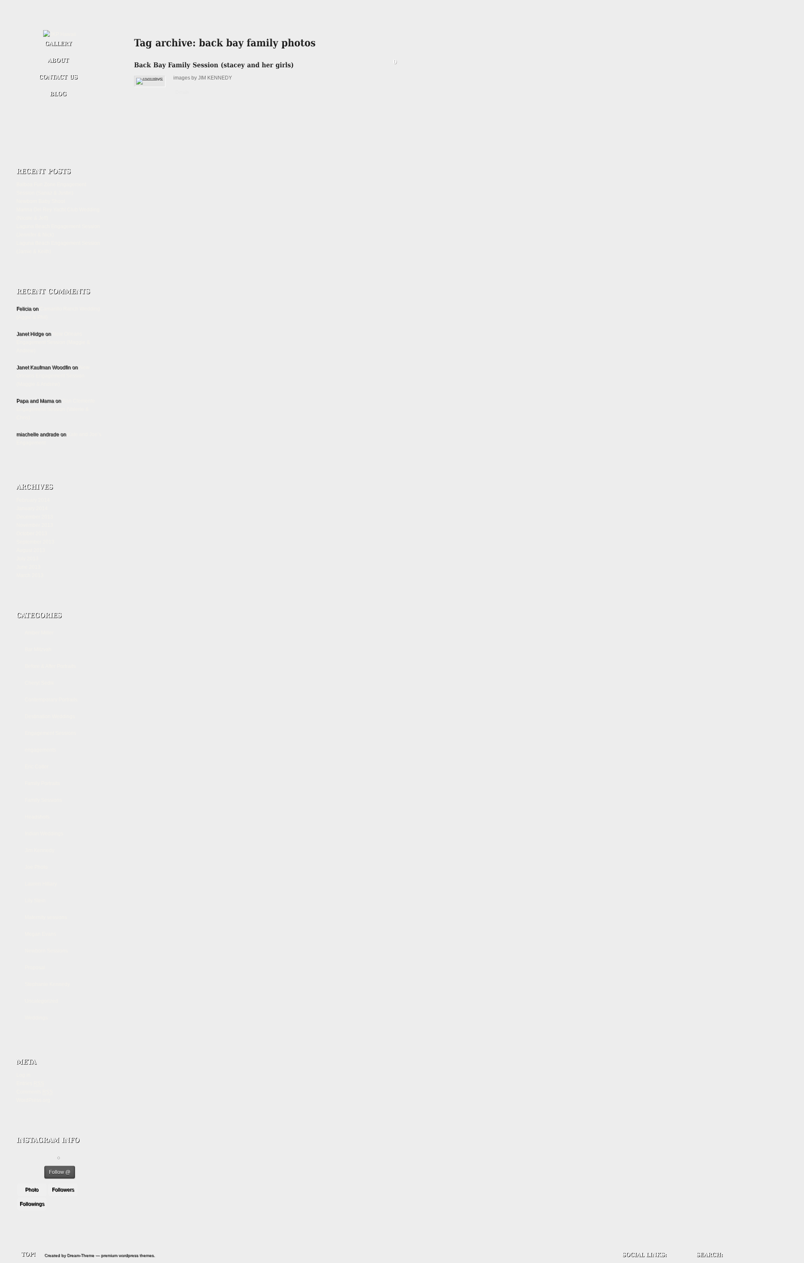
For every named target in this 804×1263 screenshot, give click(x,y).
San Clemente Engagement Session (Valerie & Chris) (55, 409)
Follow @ (59, 1172)
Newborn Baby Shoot (40, 201)
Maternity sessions (46, 917)
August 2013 (30, 550)
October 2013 (31, 534)
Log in (23, 1075)
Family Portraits (42, 783)
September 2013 (35, 542)
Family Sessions (43, 800)
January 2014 (32, 508)
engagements (40, 750)
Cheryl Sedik (39, 683)
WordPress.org (33, 1100)
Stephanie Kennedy (47, 984)
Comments (34, 1092)
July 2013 (27, 559)
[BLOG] (58, 92)
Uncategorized (41, 1001)
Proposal (35, 967)
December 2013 (34, 517)
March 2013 (30, 575)
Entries (30, 1083)
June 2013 (28, 567)
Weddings (36, 1018)
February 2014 (33, 500)
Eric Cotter (37, 767)
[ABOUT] (58, 61)
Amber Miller (39, 633)
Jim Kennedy (39, 850)
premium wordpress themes (127, 1255)
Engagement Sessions (50, 733)
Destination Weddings (50, 716)
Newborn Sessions (46, 951)
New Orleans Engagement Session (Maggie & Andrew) (53, 342)
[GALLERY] (58, 44)
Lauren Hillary (41, 884)
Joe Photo (36, 867)
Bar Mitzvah (38, 649)
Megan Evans (40, 934)
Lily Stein (35, 901)
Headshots (37, 817)
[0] (395, 63)
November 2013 (34, 525)
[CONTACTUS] (58, 77)
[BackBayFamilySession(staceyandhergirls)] (214, 68)
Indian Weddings (44, 834)
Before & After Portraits (50, 666)
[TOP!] (22, 1254)
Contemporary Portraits (51, 700)
